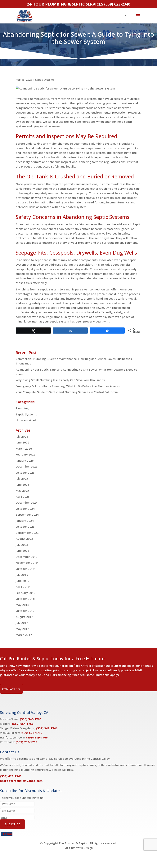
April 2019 (23, 587)
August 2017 (24, 617)
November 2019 (27, 562)
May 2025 (22, 490)
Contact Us (11, 689)
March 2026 (24, 448)
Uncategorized (26, 420)
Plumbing (22, 408)
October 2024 (25, 508)
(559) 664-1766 (23, 724)
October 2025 (25, 472)
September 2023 (27, 533)
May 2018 (22, 605)
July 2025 (22, 478)
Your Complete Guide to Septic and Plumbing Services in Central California (67, 392)
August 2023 (24, 538)
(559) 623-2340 (117, 4)
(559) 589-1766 (37, 737)
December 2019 (27, 557)
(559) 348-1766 (30, 719)
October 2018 (25, 599)
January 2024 (25, 520)
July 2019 (22, 574)
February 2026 (25, 454)
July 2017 (22, 623)
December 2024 (27, 502)
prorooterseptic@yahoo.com (21, 781)
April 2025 (23, 496)
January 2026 (25, 460)
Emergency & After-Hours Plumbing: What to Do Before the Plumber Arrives (68, 386)
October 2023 (25, 526)
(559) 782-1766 (26, 742)
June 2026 (22, 442)
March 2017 (24, 635)
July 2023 (22, 545)
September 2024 (27, 514)
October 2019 (25, 569)
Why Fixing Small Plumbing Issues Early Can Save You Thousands (60, 380)
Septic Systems (44, 79)
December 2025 (27, 466)
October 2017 (25, 611)
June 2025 (22, 484)
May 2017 (22, 629)
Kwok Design (84, 848)
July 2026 (22, 436)
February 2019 (25, 593)
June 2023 (22, 550)
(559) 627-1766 (31, 733)
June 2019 (22, 581)
